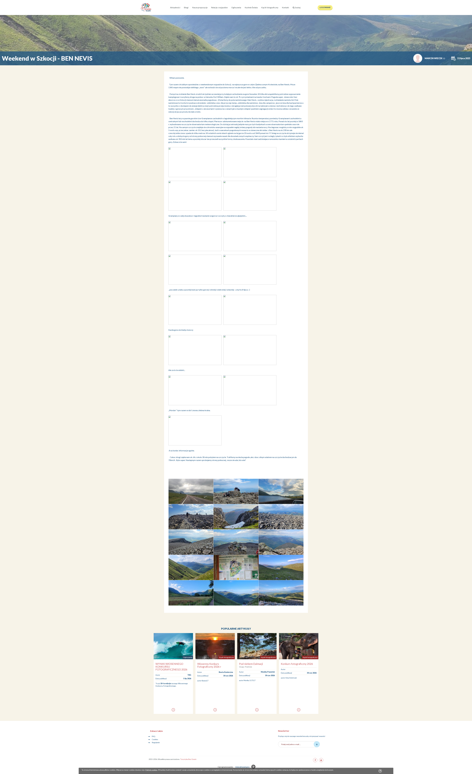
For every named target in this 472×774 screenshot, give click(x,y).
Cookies (155, 739)
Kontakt (285, 7)
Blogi (186, 7)
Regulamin (156, 742)
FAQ (153, 736)
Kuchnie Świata (251, 7)
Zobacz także (156, 731)
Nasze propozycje (199, 7)
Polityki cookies (151, 770)
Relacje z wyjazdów (219, 7)
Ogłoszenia (236, 7)
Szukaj (297, 7)
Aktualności (175, 7)
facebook (315, 760)
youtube (321, 760)
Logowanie (325, 7)
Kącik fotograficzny (269, 7)
